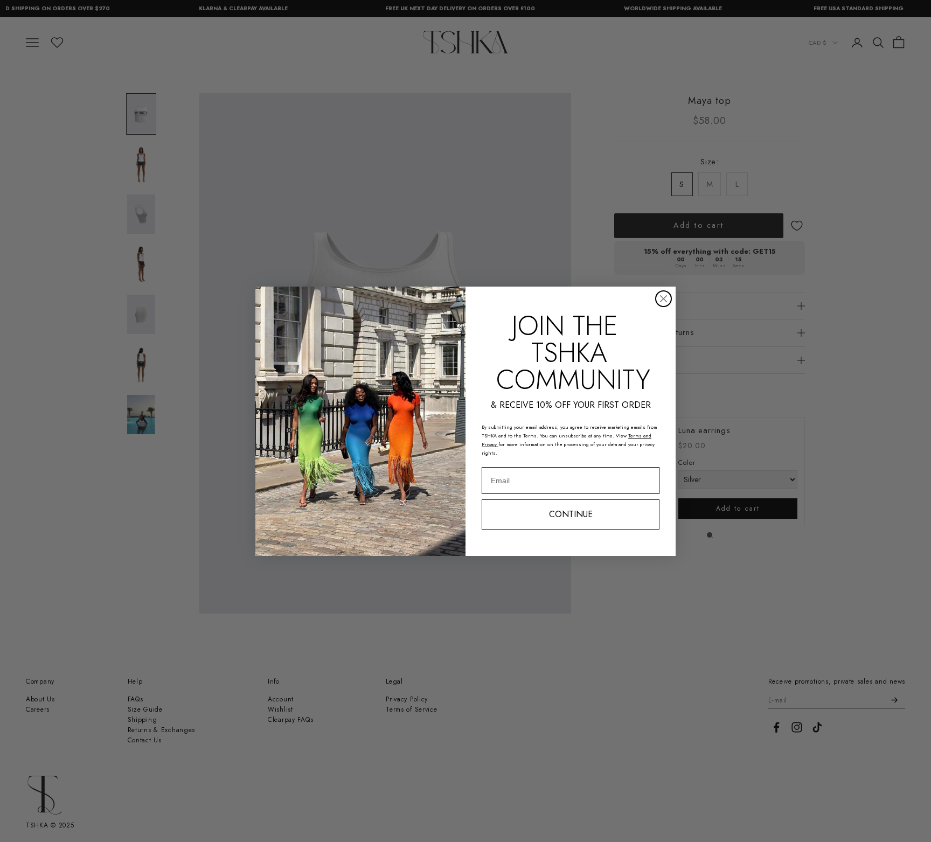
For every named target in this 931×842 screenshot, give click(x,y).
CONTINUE (571, 514)
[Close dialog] (663, 299)
